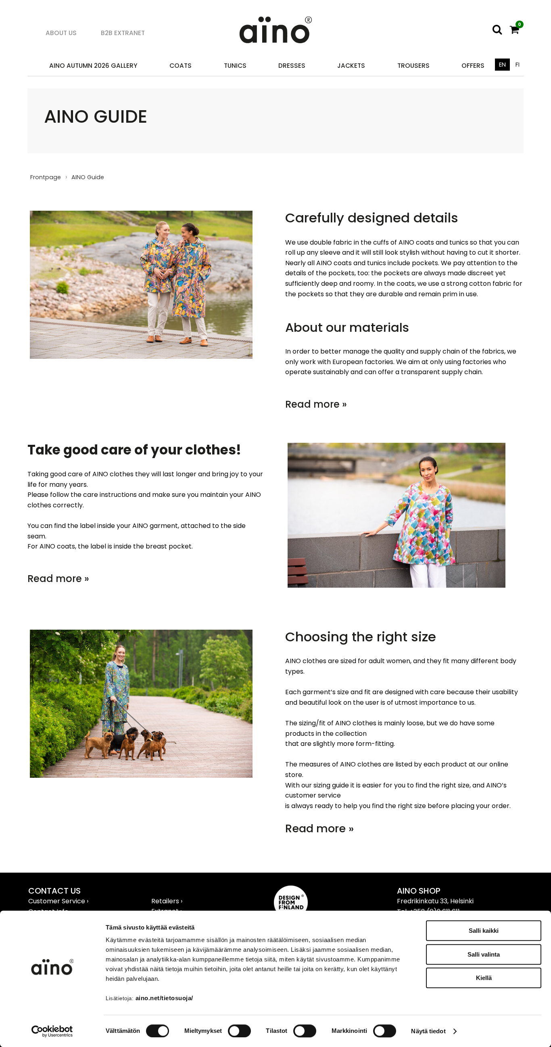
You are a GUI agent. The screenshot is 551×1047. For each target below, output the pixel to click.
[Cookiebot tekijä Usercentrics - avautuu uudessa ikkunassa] (52, 1031)
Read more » (316, 404)
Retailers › (166, 901)
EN (502, 65)
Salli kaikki (484, 930)
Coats (180, 65)
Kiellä (484, 977)
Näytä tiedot (428, 1031)
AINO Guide (87, 177)
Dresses (291, 65)
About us (61, 33)
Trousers (413, 65)
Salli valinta (484, 954)
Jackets (351, 65)
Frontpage (45, 177)
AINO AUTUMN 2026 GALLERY (93, 65)
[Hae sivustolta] (497, 30)
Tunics (235, 65)
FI (518, 65)
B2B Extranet (123, 33)
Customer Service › (58, 901)
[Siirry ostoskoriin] (514, 30)
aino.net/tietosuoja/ (164, 998)
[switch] (239, 1030)
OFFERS (472, 65)
